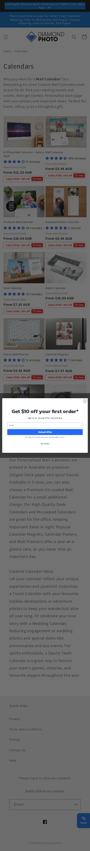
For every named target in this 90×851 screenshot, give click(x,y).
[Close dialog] (85, 401)
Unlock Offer (45, 432)
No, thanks (45, 443)
